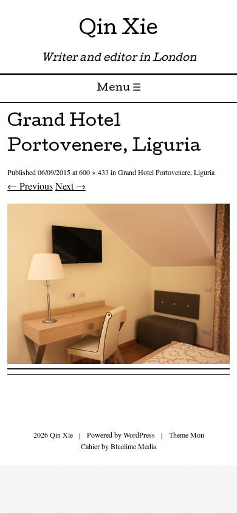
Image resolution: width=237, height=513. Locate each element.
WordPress (139, 434)
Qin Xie (118, 30)
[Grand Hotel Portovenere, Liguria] (118, 360)
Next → (70, 185)
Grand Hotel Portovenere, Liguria (166, 172)
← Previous (30, 185)
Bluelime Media (133, 446)
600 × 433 (94, 172)
